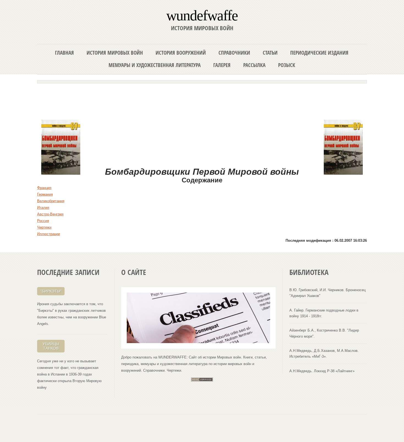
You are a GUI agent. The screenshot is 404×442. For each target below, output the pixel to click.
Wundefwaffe (202, 15)
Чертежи (44, 227)
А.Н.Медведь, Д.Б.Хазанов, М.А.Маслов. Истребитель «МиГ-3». (324, 353)
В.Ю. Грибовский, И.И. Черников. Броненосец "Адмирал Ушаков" (327, 293)
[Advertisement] (202, 99)
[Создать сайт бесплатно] (202, 380)
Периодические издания (319, 52)
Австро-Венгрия (50, 214)
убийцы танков (51, 346)
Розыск (286, 65)
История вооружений (181, 52)
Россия (43, 221)
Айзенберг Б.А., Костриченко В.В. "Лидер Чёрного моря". (324, 333)
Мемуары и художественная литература (155, 65)
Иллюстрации (48, 234)
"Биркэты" (51, 291)
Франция (44, 188)
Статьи (270, 52)
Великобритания (50, 201)
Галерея (222, 65)
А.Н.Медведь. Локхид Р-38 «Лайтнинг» (322, 371)
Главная (64, 52)
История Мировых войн (115, 52)
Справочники (234, 52)
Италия (43, 207)
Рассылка (254, 65)
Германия (45, 194)
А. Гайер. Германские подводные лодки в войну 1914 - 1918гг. (323, 313)
